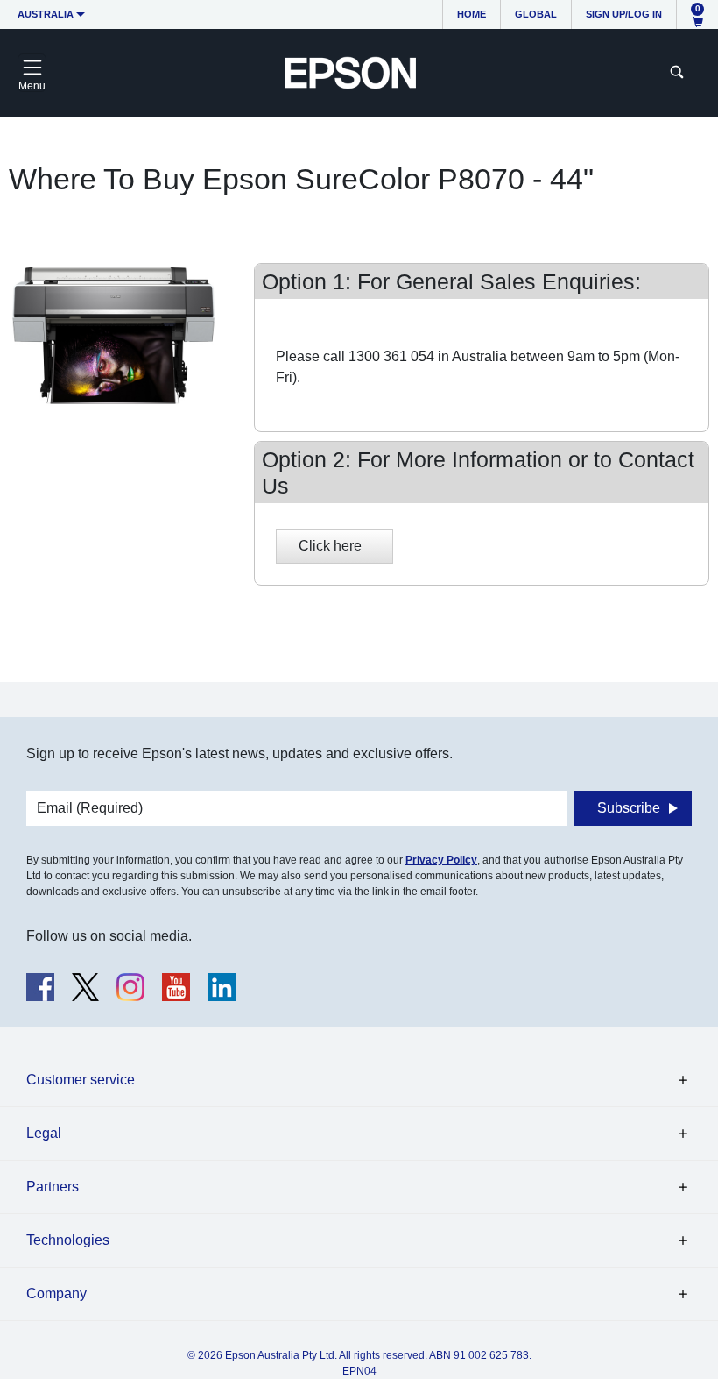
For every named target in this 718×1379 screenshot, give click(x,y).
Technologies (67, 1240)
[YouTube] (176, 987)
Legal (43, 1133)
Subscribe (628, 807)
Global (536, 14)
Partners (52, 1186)
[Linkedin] (222, 987)
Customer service (80, 1079)
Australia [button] (46, 14)
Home (471, 14)
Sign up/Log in (624, 14)
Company (56, 1293)
